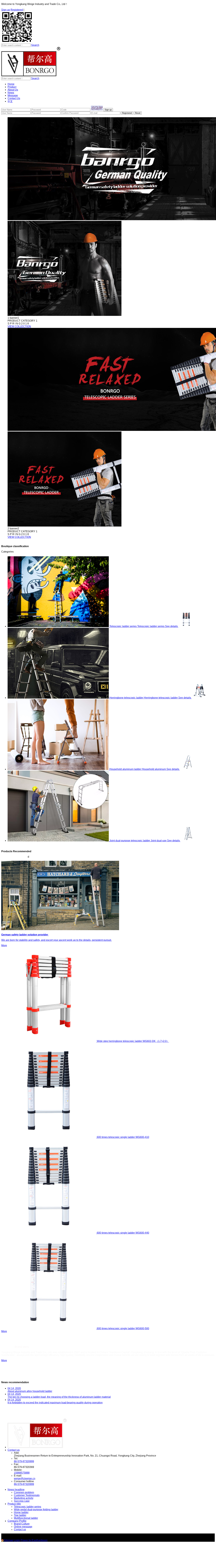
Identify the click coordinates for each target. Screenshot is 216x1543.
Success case (22, 1501)
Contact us (14, 1450)
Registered (17, 9)
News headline (16, 1489)
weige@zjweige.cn (24, 1478)
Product (12, 87)
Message (13, 95)
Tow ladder (20, 1515)
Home (11, 84)
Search (35, 45)
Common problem (24, 1492)
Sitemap (8, 1540)
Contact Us (14, 98)
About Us (13, 89)
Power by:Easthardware (34, 1540)
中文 (10, 101)
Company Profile (17, 1521)
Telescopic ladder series (27, 1506)
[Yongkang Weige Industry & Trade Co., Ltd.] (30, 75)
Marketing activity (23, 1498)
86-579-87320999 (24, 1461)
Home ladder (21, 1512)
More (4, 1331)
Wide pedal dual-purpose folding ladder (36, 1509)
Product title (14, 1503)
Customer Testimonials (27, 1495)
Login (17, 1540)
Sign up (5, 9)
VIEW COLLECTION (19, 326)
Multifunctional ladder (26, 1518)
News (11, 92)
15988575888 (22, 1472)
